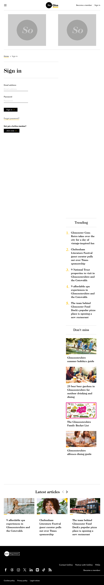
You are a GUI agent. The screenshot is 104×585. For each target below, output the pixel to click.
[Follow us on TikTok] (44, 570)
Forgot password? (11, 118)
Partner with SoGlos (84, 565)
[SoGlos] (52, 5)
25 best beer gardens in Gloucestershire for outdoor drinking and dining (81, 391)
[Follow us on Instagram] (18, 570)
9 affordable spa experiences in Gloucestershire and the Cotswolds (83, 291)
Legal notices (35, 581)
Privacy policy (22, 581)
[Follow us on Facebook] (6, 570)
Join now (10, 130)
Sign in (97, 5)
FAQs (97, 565)
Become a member (84, 5)
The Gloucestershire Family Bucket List (79, 423)
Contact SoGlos (66, 565)
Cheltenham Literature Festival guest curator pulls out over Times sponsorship (82, 256)
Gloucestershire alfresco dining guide (79, 452)
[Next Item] (67, 492)
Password (8, 96)
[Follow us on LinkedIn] (31, 570)
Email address (10, 85)
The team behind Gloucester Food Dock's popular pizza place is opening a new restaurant (83, 310)
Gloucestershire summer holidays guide (80, 359)
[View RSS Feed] (50, 570)
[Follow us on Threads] (12, 570)
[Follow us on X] (25, 570)
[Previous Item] (63, 492)
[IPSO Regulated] (13, 553)
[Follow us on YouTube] (37, 570)
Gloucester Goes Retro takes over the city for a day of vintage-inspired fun (82, 238)
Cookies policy (9, 581)
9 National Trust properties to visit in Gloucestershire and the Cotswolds (83, 275)
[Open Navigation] (5, 5)
